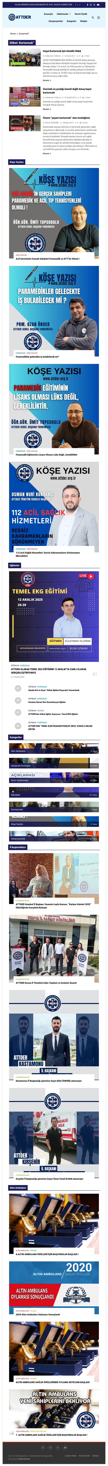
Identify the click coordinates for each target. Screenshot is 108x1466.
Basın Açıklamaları (38, 1431)
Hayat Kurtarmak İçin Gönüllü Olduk (62, 51)
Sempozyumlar (56, 21)
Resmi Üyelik (81, 14)
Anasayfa (48, 14)
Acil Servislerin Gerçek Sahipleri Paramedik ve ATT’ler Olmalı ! (48, 259)
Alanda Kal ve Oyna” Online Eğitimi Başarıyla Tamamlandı (53, 690)
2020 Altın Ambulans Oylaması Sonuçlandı (38, 1314)
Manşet (33, 1311)
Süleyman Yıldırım (53, 56)
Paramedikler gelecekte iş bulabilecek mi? (37, 357)
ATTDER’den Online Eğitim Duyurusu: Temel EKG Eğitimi (53, 714)
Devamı (46, 80)
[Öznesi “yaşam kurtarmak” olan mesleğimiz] (25, 123)
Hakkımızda (62, 14)
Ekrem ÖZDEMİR (52, 123)
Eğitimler (15, 665)
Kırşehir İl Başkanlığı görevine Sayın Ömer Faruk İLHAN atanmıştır (49, 1179)
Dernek (33, 1251)
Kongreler (71, 21)
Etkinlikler (20, 353)
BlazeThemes (24, 1459)
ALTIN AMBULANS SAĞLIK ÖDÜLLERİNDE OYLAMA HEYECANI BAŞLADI (53, 1382)
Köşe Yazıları (21, 255)
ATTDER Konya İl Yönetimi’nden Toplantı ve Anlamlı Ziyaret (46, 983)
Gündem (14, 104)
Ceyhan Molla (70, 1456)
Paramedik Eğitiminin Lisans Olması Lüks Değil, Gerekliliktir (46, 455)
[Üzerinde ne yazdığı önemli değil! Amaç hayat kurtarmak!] (25, 97)
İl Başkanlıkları (17, 64)
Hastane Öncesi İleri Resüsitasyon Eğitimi (47, 702)
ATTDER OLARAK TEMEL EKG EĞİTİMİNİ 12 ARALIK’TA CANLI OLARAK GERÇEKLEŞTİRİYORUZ (41, 5)
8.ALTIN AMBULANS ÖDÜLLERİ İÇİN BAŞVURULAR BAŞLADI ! (47, 1254)
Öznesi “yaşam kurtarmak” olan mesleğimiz (66, 117)
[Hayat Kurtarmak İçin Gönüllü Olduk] (25, 57)
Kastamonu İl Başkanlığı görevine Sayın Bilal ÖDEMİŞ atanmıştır (49, 1081)
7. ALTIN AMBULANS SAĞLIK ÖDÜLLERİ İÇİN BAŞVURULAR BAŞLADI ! (51, 1435)
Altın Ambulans (22, 1251)
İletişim (83, 21)
